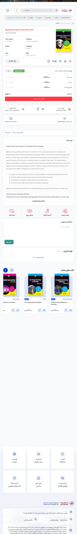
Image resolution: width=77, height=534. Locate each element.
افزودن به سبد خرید (38, 98)
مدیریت (39, 17)
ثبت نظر (9, 242)
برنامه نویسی (65, 17)
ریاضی (56, 17)
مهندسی (48, 17)
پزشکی (31, 17)
